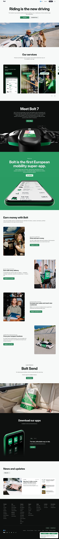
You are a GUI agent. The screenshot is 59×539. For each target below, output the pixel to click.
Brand (21, 523)
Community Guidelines (52, 530)
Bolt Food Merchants (13, 512)
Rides (4, 505)
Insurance (39, 530)
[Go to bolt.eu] (4, 1)
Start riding (29, 121)
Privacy (35, 530)
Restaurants (30, 513)
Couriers (29, 510)
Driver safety (38, 507)
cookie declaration (52, 536)
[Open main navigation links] (55, 1)
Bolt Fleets (13, 514)
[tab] (31, 438)
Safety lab (38, 510)
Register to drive (34, 245)
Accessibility (22, 515)
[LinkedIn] (13, 532)
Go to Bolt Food (27, 73)
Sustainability (22, 512)
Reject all (53, 533)
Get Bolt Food (34, 17)
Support (45, 1)
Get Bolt (24, 17)
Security (46, 530)
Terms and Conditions (30, 530)
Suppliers (24, 530)
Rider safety (38, 505)
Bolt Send (5, 518)
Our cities (45, 505)
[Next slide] (55, 96)
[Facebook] (7, 532)
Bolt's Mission (22, 507)
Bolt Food (5, 512)
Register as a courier (8, 278)
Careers (21, 510)
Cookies (43, 530)
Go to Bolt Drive (44, 73)
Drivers (29, 507)
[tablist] (33, 438)
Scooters (5, 507)
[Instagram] (11, 532)
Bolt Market (5, 513)
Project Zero (22, 513)
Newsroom (21, 521)
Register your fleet (8, 344)
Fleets (29, 512)
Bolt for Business (6, 515)
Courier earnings (14, 510)
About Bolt (21, 505)
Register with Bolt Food (36, 311)
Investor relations (22, 518)
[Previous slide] (52, 96)
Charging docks (53, 507)
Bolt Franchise (14, 516)
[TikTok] (16, 532)
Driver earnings (14, 507)
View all (6, 472)
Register (50, 1)
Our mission (29, 175)
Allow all (44, 533)
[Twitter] (9, 532)
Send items (29, 378)
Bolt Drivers (13, 505)
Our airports (46, 507)
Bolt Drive (5, 510)
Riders (29, 505)
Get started (8, 73)
